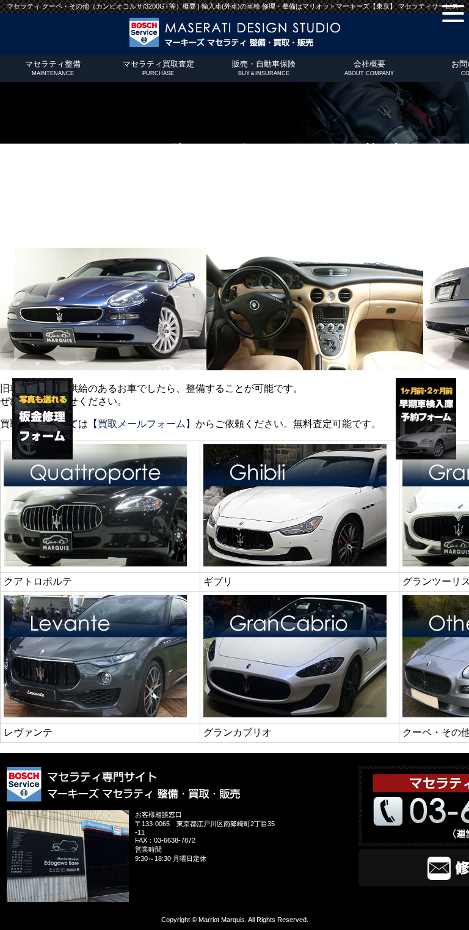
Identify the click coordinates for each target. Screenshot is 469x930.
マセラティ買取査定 (158, 67)
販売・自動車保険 (264, 67)
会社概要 (369, 67)
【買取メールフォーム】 (141, 424)
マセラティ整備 (53, 67)
